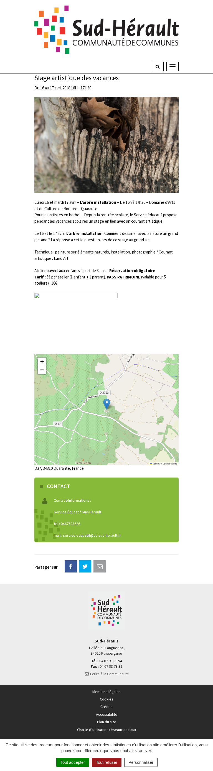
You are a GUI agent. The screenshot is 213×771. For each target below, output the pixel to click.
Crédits (106, 706)
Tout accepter (72, 762)
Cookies (106, 699)
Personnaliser (140, 762)
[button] (106, 404)
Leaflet (155, 463)
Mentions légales (106, 691)
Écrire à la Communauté (109, 673)
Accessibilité (106, 714)
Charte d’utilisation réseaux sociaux (106, 729)
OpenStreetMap (170, 463)
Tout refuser (106, 762)
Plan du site (106, 721)
